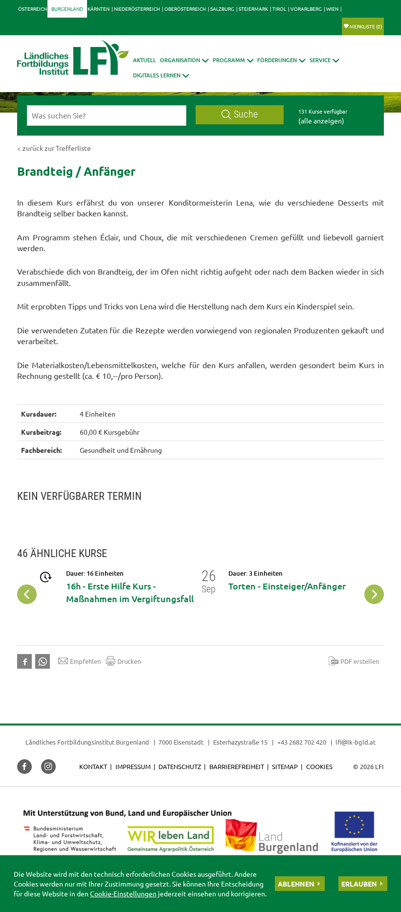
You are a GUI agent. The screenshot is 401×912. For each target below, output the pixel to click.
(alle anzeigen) (321, 120)
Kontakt (93, 766)
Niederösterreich (137, 8)
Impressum (133, 766)
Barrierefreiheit (236, 766)
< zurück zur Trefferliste (54, 147)
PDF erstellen (359, 661)
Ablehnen (296, 883)
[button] (184, 60)
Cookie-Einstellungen (123, 893)
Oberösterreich (185, 8)
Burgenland (67, 8)
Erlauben (359, 883)
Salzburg (222, 8)
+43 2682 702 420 (301, 742)
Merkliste (366, 26)
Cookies (319, 766)
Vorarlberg (306, 8)
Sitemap (285, 766)
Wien (332, 8)
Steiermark (253, 8)
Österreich (32, 8)
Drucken (129, 661)
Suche (246, 114)
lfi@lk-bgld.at (355, 742)
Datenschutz (179, 766)
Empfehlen (85, 661)
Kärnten (99, 8)
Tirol (279, 8)
